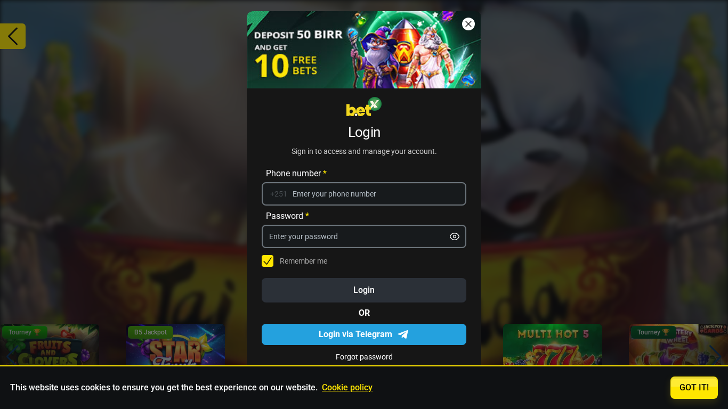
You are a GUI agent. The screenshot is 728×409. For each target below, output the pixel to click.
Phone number (296, 173)
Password (287, 215)
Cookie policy (347, 387)
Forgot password (364, 356)
